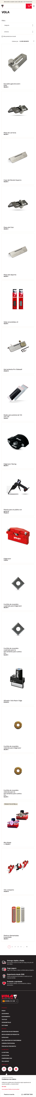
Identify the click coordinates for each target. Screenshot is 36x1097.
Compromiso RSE (7, 1058)
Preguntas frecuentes (9, 1046)
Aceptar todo (28, 1094)
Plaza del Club (9, 227)
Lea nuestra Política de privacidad (10, 1089)
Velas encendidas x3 (11, 322)
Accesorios (5, 1013)
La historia (5, 1052)
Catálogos (5, 1037)
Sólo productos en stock (9, 36)
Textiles (4, 1019)
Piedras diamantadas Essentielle (11, 936)
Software (5, 1025)
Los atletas (5, 1055)
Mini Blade (7, 842)
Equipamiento (6, 1016)
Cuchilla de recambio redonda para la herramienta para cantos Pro (13, 792)
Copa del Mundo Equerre (12, 180)
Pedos (3, 1010)
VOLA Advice (5, 1061)
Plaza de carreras (10, 133)
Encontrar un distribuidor (10, 1031)
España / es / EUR (10, 1001)
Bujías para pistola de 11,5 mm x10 (13, 416)
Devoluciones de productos (10, 1034)
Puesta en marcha (9, 1094)
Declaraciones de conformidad (11, 1040)
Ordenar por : (15, 41)
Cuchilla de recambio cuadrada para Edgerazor (13, 605)
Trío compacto (9, 890)
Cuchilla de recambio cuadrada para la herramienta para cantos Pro (13, 651)
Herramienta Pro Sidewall (13, 369)
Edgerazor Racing (10, 464)
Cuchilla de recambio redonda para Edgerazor (12, 747)
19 (26, 947)
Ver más (4, 1086)
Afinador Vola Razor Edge (13, 700)
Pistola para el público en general (13, 510)
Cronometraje (6, 1022)
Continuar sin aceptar (7, 1077)
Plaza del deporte (10, 275)
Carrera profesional (8, 1043)
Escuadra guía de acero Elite (12, 84)
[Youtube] (16, 1069)
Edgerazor (7, 559)
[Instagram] (4, 1069)
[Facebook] (10, 1069)
